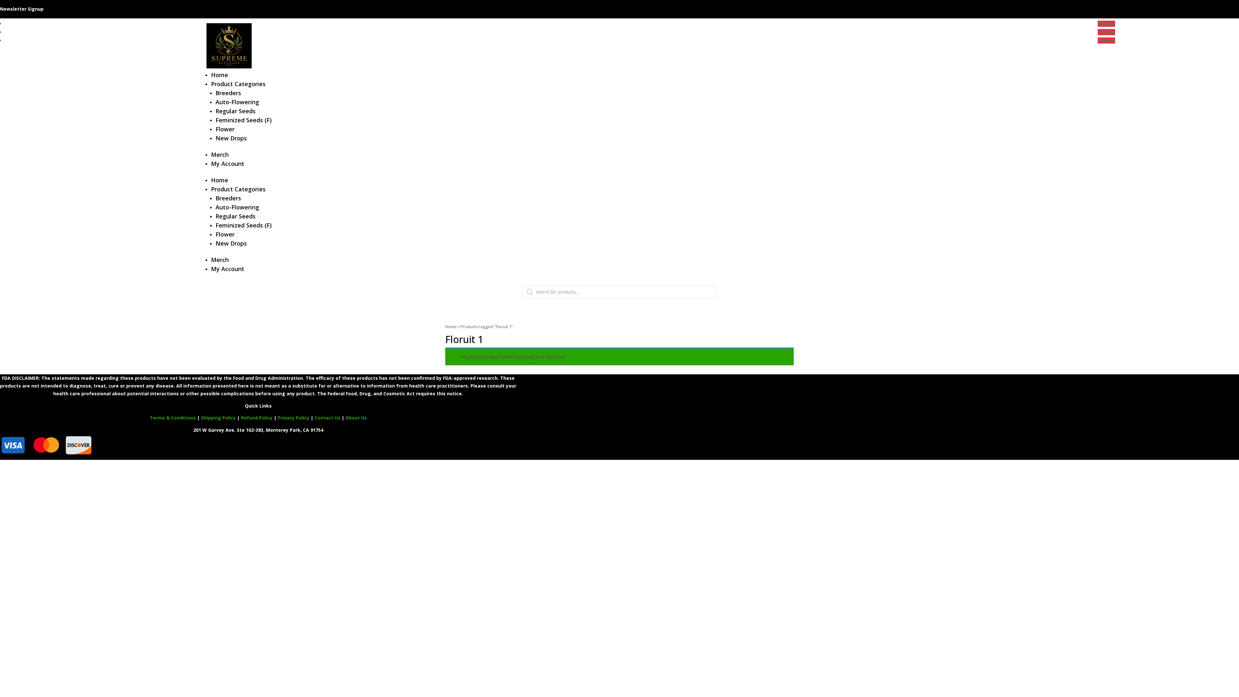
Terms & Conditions (173, 418)
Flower (225, 129)
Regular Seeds (236, 111)
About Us (356, 418)
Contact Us (328, 418)
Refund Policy (257, 418)
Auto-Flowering (237, 102)
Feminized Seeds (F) (244, 120)
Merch (220, 154)
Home (219, 75)
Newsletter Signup (22, 9)
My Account (227, 163)
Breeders (228, 93)
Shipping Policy (218, 418)
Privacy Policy (293, 418)
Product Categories (238, 84)
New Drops (231, 138)
